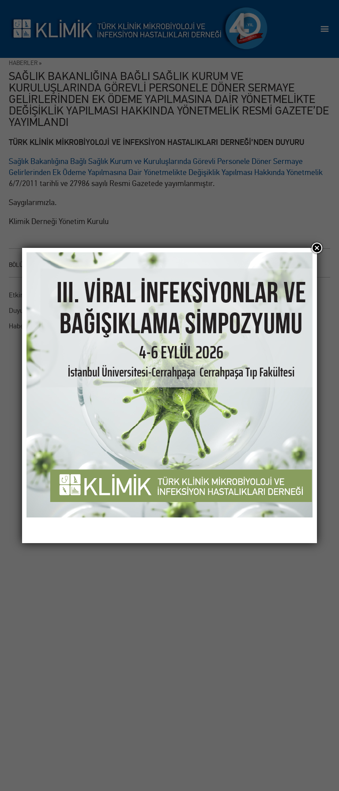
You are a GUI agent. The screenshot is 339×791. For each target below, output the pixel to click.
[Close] (317, 248)
